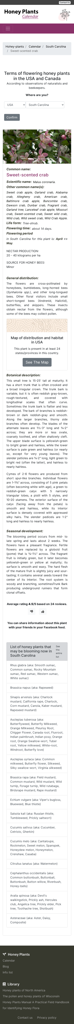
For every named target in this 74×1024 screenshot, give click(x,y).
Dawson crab (15, 205)
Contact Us (65, 2)
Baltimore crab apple (22, 201)
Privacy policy (46, 1017)
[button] (8, 147)
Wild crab (12, 218)
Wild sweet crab (32, 218)
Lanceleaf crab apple (39, 209)
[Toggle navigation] (8, 28)
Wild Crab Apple (56, 218)
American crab (55, 196)
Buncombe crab (55, 201)
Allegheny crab (28, 196)
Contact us (25, 1017)
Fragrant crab (57, 205)
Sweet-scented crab (28, 214)
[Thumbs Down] (31, 611)
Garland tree (15, 209)
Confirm (11, 117)
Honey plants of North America (24, 990)
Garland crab (44, 192)
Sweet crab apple (19, 192)
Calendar (9, 960)
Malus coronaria (44, 182)
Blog (6, 966)
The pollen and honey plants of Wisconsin (31, 996)
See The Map (37, 362)
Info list (8, 972)
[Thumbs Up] (43, 611)
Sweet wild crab (55, 214)
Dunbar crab (36, 205)
